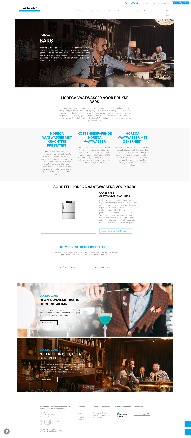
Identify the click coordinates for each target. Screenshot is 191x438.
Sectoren (110, 11)
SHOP (168, 11)
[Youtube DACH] (148, 414)
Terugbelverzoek (102, 267)
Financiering (134, 11)
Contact (168, 15)
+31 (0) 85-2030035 (67, 267)
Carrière (158, 11)
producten (82, 11)
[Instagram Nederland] (144, 414)
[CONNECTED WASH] (122, 415)
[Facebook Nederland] (136, 414)
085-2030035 (131, 3)
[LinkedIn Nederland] (140, 414)
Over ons (147, 11)
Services (121, 11)
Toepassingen (96, 11)
